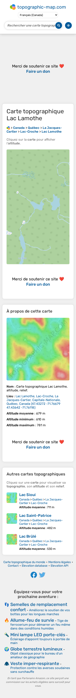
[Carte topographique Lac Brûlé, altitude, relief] (12, 542)
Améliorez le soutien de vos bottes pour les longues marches (40, 612)
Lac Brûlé (27, 536)
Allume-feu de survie (32, 620)
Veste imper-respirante (34, 663)
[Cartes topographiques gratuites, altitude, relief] (8, 128)
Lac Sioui (27, 494)
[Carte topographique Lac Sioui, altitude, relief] (12, 500)
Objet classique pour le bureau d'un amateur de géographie (36, 655)
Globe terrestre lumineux (36, 649)
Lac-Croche (39, 503)
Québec (37, 499)
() (34, 401)
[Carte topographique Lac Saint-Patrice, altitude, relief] (12, 521)
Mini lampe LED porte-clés (37, 634)
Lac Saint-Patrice (35, 515)
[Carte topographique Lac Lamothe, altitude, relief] (38, 349)
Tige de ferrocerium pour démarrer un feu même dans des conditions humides (40, 624)
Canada (24, 499)
